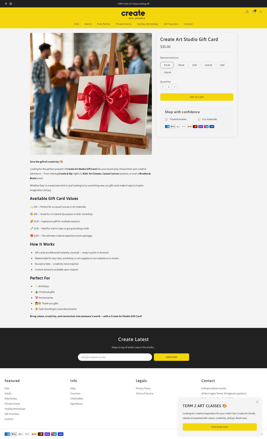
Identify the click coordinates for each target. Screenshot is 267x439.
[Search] (260, 11)
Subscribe (171, 357)
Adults (88, 23)
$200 (222, 65)
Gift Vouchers (171, 23)
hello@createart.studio (213, 388)
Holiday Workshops (147, 23)
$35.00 (167, 65)
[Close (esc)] (257, 402)
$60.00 (181, 65)
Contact (188, 23)
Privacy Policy (143, 388)
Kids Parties (103, 23)
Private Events (123, 23)
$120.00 (208, 65)
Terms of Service (144, 393)
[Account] (247, 11)
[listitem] (133, 3)
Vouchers (75, 393)
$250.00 (167, 72)
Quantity (165, 81)
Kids (76, 23)
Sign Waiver (76, 403)
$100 (194, 65)
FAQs (73, 388)
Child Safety (76, 398)
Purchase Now (219, 427)
